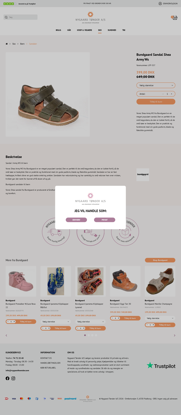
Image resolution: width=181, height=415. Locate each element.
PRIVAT (105, 220)
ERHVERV (76, 220)
